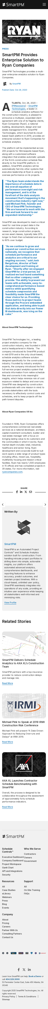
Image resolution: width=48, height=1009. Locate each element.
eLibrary (6, 893)
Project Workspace (11, 864)
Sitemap (6, 999)
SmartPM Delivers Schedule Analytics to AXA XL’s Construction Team (23, 663)
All (3, 886)
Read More (7, 683)
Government (30, 861)
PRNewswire (18, 105)
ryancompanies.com (12, 471)
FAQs (26, 893)
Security (6, 874)
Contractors (30, 854)
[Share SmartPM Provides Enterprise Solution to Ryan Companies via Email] (30, 492)
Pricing (5, 923)
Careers (6, 926)
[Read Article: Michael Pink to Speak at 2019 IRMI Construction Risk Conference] (24, 717)
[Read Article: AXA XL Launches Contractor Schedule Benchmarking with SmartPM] (24, 776)
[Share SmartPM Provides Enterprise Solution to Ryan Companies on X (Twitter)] (25, 492)
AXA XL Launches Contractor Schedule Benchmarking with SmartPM (19, 784)
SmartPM (16, 84)
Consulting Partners (12, 933)
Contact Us (7, 937)
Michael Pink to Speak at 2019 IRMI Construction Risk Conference (23, 723)
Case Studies (8, 890)
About (5, 919)
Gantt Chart (7, 867)
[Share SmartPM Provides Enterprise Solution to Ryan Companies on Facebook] (17, 492)
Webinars (7, 897)
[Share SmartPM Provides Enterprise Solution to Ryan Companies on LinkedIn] (21, 492)
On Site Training (32, 890)
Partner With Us (10, 930)
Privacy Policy (8, 996)
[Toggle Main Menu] (44, 4)
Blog (4, 904)
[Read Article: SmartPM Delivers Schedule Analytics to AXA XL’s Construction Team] (24, 655)
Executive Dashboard (13, 857)
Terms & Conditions (27, 996)
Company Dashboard (12, 860)
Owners (28, 857)
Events (5, 907)
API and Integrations (12, 871)
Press (5, 900)
